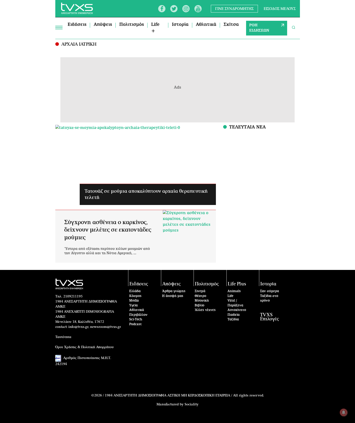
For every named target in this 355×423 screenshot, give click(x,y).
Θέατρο (200, 296)
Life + (155, 27)
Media (134, 300)
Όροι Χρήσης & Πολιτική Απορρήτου (84, 347)
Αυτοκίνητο (236, 310)
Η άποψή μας (172, 296)
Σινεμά (200, 291)
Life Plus (237, 284)
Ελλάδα (135, 291)
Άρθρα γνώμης (173, 291)
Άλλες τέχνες (205, 310)
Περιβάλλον (138, 315)
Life (230, 296)
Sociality (192, 404)
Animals (234, 291)
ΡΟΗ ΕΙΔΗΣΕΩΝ (259, 28)
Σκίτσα (231, 24)
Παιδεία (233, 315)
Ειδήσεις (77, 24)
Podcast (135, 324)
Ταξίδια (233, 319)
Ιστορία (180, 24)
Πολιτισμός (131, 24)
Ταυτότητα (63, 337)
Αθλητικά (206, 24)
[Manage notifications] (344, 412)
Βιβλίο (199, 305)
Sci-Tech (135, 319)
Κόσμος (135, 296)
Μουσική (202, 300)
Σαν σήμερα (269, 291)
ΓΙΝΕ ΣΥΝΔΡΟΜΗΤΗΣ (234, 8)
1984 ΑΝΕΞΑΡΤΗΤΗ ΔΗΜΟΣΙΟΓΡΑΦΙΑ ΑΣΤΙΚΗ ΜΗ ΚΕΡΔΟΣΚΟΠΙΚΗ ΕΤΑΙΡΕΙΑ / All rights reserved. (184, 395)
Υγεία (133, 305)
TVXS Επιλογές (269, 317)
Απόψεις (103, 24)
